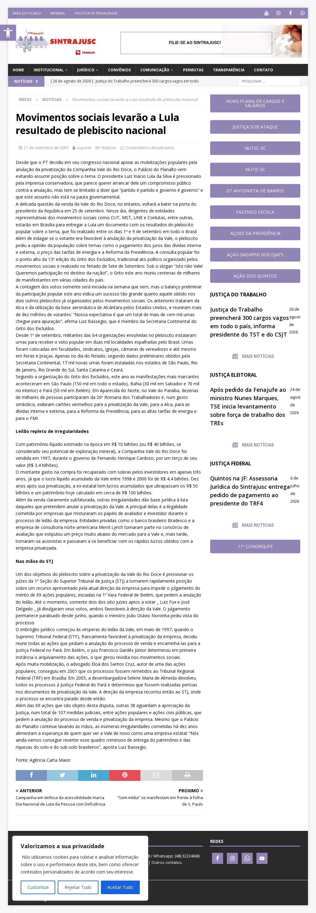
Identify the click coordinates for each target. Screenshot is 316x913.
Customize (38, 887)
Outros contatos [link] (167, 862)
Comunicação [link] (154, 70)
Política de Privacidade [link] (96, 13)
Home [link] (18, 70)
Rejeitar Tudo (78, 887)
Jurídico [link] (85, 70)
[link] (8, 33)
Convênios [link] (119, 70)
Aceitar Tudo (120, 887)
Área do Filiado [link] (27, 13)
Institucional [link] (49, 70)
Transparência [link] (228, 70)
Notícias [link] (109, 147)
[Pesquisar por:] (269, 81)
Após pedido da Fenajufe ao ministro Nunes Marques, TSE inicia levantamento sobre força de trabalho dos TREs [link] (248, 406)
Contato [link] (263, 70)
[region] (80, 868)
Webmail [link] (57, 13)
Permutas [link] (193, 70)
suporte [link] (84, 147)
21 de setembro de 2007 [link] (46, 147)
